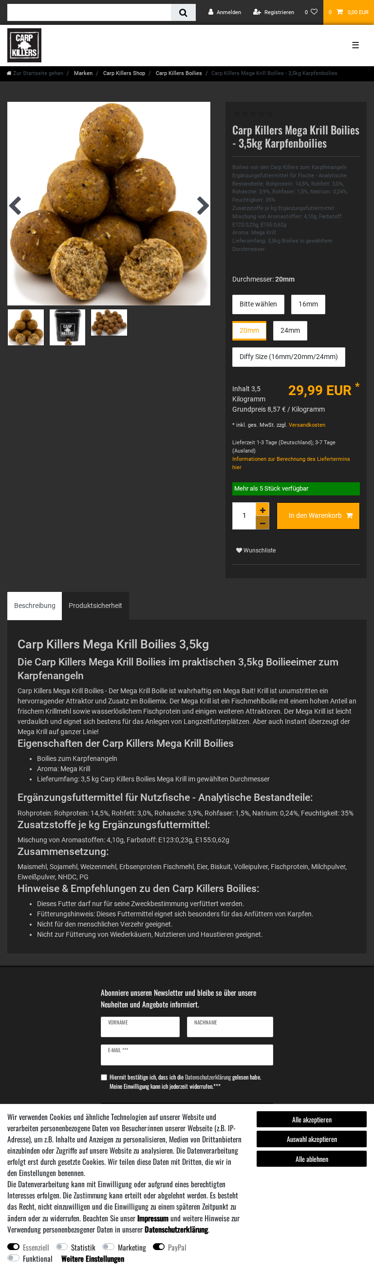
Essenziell (36, 1247)
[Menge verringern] (262, 523)
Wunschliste (259, 550)
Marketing (132, 1247)
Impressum (152, 1218)
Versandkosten (306, 425)
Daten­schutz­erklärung (176, 1229)
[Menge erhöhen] (262, 509)
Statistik (83, 1247)
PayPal (177, 1247)
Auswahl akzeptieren (312, 1139)
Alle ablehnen (312, 1159)
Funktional (38, 1258)
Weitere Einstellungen (92, 1258)
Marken (83, 73)
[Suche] (183, 12)
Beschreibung (35, 605)
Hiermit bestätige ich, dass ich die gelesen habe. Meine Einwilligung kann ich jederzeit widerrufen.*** (185, 1081)
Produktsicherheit (95, 605)
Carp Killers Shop (123, 73)
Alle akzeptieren (312, 1119)
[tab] (34, 606)
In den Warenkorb (315, 515)
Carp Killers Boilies (178, 73)
